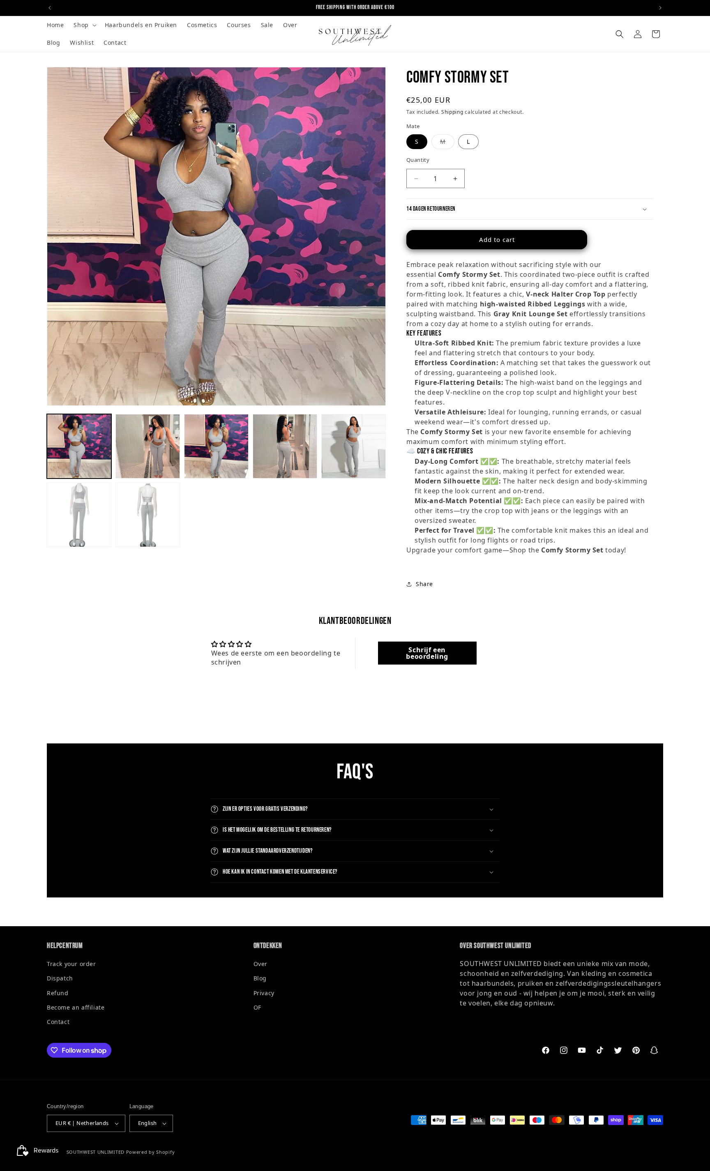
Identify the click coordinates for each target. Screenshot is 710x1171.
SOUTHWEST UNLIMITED (95, 1152)
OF (257, 1007)
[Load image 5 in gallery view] (353, 446)
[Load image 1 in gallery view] (79, 446)
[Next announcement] (660, 8)
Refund (58, 993)
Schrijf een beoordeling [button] (427, 653)
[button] (84, 25)
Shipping (452, 111)
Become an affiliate (75, 1007)
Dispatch (60, 978)
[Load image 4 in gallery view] (285, 446)
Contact (58, 1022)
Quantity (417, 159)
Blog (260, 978)
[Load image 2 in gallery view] (147, 446)
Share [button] (424, 584)
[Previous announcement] (50, 8)
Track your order (71, 964)
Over (260, 964)
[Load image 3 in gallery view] (216, 446)
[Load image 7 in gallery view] (147, 515)
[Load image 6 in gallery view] (79, 515)
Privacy (264, 993)
